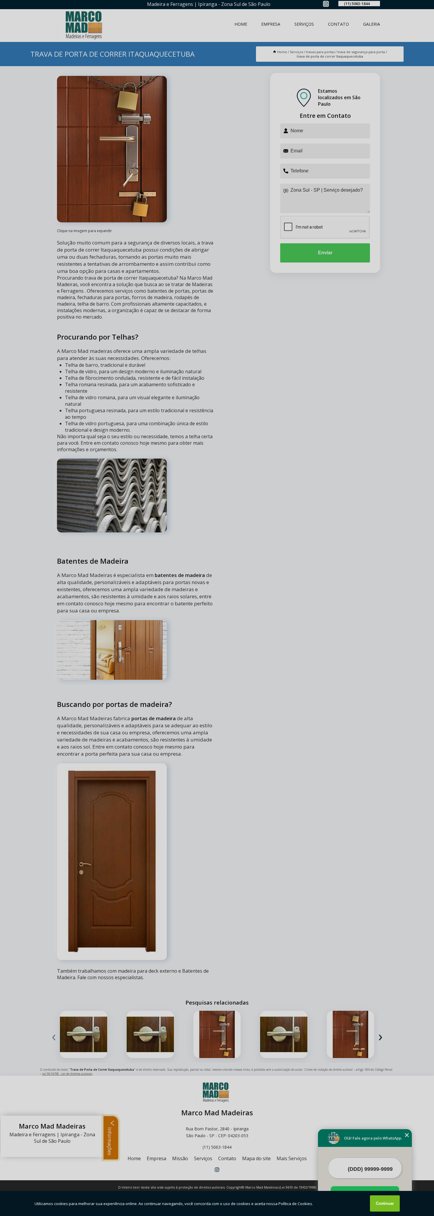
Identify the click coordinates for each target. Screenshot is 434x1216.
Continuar (385, 1203)
